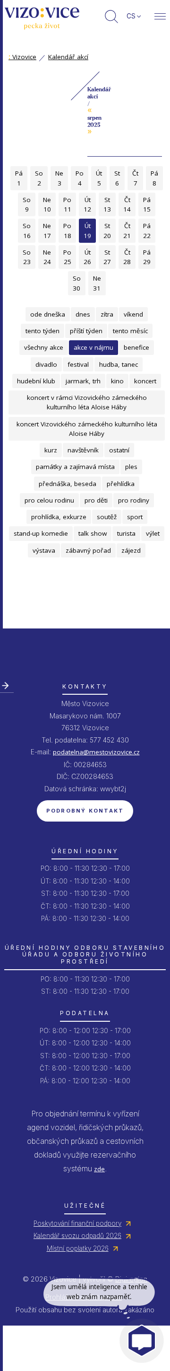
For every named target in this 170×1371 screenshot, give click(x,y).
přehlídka (121, 483)
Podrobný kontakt (85, 810)
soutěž (107, 517)
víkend (133, 314)
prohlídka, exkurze (58, 517)
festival (78, 364)
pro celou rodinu (49, 500)
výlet (153, 533)
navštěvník (83, 450)
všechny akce (43, 347)
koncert (145, 381)
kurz (50, 450)
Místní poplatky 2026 (78, 1248)
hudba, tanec (118, 364)
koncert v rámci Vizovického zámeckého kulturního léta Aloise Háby (87, 402)
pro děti (96, 500)
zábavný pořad (88, 550)
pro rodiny (133, 500)
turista (126, 533)
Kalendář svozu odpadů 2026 (77, 1235)
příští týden (86, 331)
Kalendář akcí (68, 57)
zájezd (131, 550)
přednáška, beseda (67, 483)
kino (117, 381)
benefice (136, 347)
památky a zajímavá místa (75, 466)
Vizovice (22, 57)
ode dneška (47, 314)
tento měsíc (130, 331)
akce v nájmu (93, 347)
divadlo (46, 364)
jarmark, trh (83, 381)
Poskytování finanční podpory (77, 1223)
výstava (44, 550)
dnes (83, 314)
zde (99, 1169)
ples (131, 466)
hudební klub (36, 381)
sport (135, 517)
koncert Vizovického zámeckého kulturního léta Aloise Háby (87, 429)
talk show (92, 533)
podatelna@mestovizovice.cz (96, 752)
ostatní (119, 450)
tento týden (43, 331)
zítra (107, 314)
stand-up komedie (41, 533)
